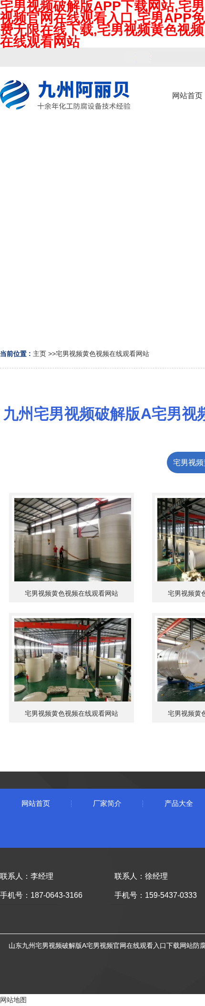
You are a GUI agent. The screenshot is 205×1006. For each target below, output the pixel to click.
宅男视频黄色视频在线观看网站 (102, 353)
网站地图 (13, 1000)
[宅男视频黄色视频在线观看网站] (71, 538)
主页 (39, 353)
